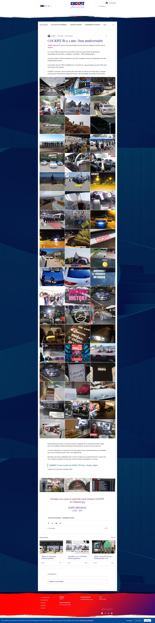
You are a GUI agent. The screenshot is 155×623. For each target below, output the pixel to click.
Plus (104, 25)
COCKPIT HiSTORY (76, 25)
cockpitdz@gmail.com (86, 599)
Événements (44, 600)
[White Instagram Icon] (108, 613)
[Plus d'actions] (106, 36)
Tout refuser (138, 620)
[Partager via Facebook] (48, 523)
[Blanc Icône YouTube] (112, 613)
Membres (43, 605)
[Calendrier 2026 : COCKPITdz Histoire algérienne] (77, 546)
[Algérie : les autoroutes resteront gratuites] (51, 546)
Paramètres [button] (130, 620)
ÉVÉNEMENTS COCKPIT (92, 25)
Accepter (147, 620)
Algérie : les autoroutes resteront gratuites (49, 557)
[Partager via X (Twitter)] (52, 523)
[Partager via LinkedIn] (56, 523)
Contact (43, 608)
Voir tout (113, 537)
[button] (113, 24)
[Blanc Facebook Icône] (105, 613)
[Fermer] (153, 620)
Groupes (43, 602)
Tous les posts (44, 25)
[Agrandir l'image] (52, 86)
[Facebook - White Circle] (102, 613)
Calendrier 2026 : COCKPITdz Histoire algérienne (77, 557)
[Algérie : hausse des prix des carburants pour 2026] (103, 546)
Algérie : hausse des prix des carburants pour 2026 (103, 557)
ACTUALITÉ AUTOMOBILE (59, 25)
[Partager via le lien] (60, 523)
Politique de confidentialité (86, 620)
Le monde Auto (45, 597)
